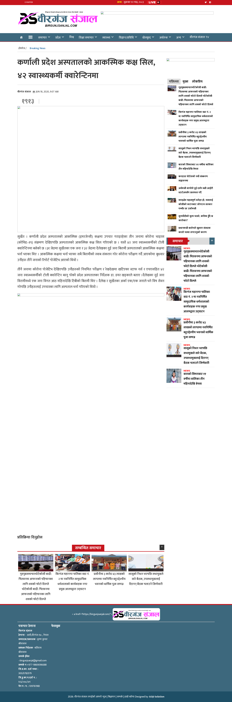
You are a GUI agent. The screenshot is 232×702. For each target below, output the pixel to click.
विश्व (71, 37)
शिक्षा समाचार (86, 37)
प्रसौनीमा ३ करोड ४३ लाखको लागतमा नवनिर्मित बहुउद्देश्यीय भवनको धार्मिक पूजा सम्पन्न (109, 579)
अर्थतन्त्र (163, 37)
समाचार (42, 37)
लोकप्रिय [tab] (197, 81)
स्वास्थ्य (106, 37)
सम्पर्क (120, 697)
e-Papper (29, 2)
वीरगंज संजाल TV (199, 37)
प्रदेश (58, 37)
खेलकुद (146, 37)
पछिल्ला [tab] (174, 81)
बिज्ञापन (111, 697)
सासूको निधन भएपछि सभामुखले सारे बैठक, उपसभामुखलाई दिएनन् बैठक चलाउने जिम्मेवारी (145, 579)
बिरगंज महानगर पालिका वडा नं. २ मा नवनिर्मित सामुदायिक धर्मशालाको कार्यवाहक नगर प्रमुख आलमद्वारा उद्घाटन (72, 581)
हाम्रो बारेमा (129, 697)
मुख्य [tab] (185, 81)
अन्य (178, 37)
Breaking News (37, 48)
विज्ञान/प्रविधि (126, 37)
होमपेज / (22, 48)
